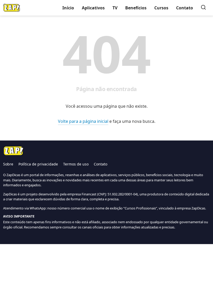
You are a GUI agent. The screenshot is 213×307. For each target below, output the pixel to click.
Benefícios (136, 8)
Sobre (8, 164)
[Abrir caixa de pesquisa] (203, 8)
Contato (184, 8)
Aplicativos (93, 8)
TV (114, 8)
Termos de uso (76, 164)
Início (68, 8)
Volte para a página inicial (83, 121)
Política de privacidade (38, 164)
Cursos (161, 8)
